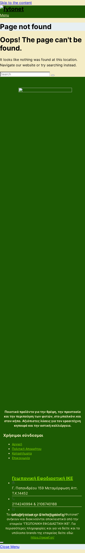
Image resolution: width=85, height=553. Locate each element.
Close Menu (9, 546)
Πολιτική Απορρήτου (26, 449)
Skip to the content (16, 2)
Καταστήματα (22, 453)
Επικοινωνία (21, 458)
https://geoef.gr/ (42, 537)
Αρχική (17, 444)
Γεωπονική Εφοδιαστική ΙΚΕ (42, 478)
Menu (4, 15)
